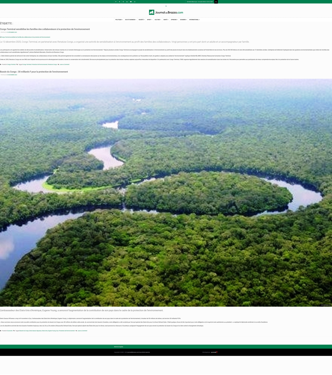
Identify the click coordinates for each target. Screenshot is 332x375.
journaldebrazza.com (133, 352)
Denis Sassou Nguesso (35, 330)
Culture (157, 19)
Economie (10, 330)
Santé (165, 19)
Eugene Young (52, 330)
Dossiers (183, 19)
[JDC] (166, 12)
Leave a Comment (64, 64)
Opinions (174, 19)
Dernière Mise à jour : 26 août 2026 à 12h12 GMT (200, 1)
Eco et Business (130, 19)
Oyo (57, 330)
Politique (118, 19)
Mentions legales (118, 346)
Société (141, 19)
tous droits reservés (144, 352)
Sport (149, 19)
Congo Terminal (11, 64)
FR (166, 6)
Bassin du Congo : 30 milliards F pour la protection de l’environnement (34, 71)
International (194, 19)
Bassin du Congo (24, 330)
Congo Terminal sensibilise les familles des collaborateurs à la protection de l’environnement (45, 29)
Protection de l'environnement (40, 64)
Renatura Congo (52, 64)
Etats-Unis (44, 330)
